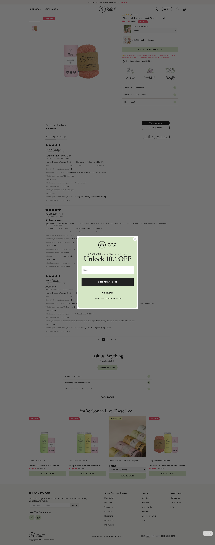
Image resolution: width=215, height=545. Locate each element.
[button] (107, 293)
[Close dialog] (135, 239)
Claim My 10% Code (107, 282)
